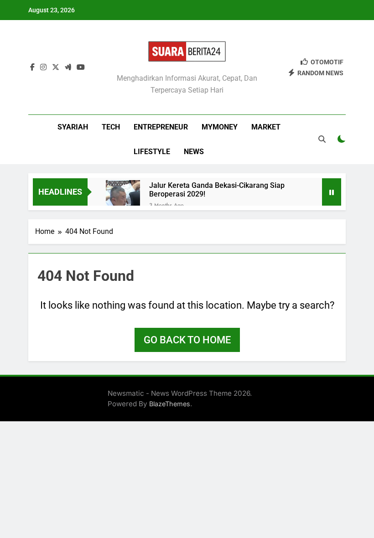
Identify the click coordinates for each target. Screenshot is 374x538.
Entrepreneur (161, 127)
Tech (111, 127)
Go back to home (187, 340)
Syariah (72, 127)
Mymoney (220, 127)
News (194, 151)
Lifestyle (152, 151)
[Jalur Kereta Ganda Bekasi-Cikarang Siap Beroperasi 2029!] (123, 197)
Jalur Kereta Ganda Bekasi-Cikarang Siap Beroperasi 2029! (217, 189)
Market (265, 127)
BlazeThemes (169, 404)
